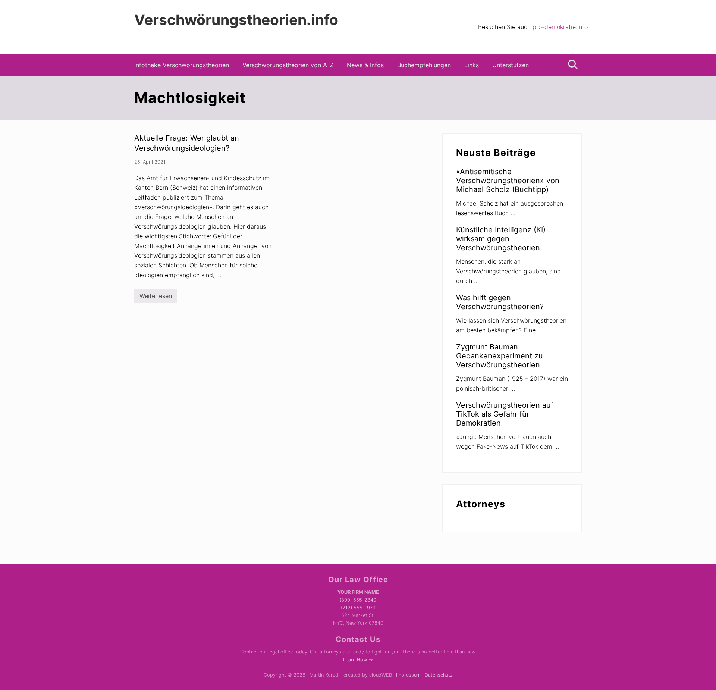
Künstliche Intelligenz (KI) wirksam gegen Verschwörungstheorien (501, 238)
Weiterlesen (155, 297)
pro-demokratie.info (560, 27)
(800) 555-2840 (358, 600)
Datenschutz (439, 675)
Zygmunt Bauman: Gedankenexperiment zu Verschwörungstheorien (499, 355)
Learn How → (358, 659)
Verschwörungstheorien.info (236, 19)
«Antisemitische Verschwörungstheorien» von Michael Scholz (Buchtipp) (507, 180)
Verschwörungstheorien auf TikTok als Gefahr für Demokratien (504, 414)
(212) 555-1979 (358, 608)
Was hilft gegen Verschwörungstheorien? (500, 302)
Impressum (408, 675)
